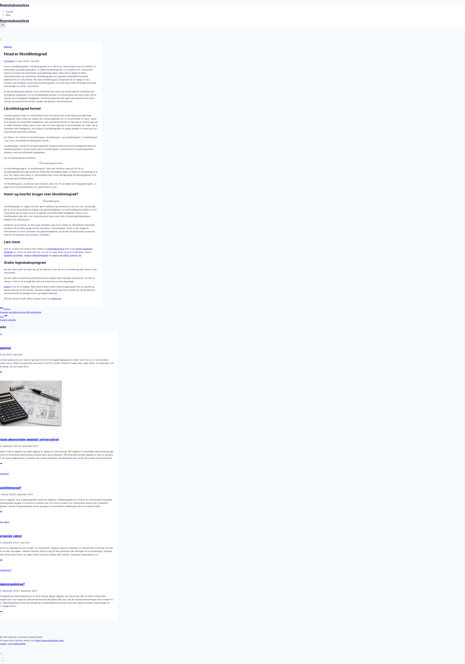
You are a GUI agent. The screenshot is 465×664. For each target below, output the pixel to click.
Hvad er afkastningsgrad (36, 255)
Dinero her (56, 298)
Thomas (10, 61)
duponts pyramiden (13, 255)
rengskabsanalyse (56, 249)
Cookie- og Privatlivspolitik (13, 644)
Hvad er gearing (8, 318)
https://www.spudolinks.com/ (49, 640)
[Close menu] (1, 653)
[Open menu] (2, 25)
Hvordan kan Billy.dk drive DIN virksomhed (20, 310)
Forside (9, 11)
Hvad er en (57, 255)
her (79, 255)
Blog (8, 15)
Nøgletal (8, 47)
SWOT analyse (70, 255)
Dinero (7, 287)
